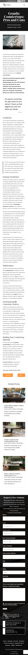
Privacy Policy (14, 651)
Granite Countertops (17, 409)
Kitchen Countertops (17, 443)
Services (15, 641)
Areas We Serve (19, 643)
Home (5, 641)
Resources (19, 645)
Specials (10, 641)
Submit (5, 608)
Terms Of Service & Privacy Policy (14, 604)
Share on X (20, 112)
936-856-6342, (9, 508)
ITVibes (16, 653)
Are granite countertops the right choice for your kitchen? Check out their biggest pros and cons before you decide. (13, 104)
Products (21, 641)
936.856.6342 (11, 1)
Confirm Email (6, 530)
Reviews (7, 645)
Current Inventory (9, 643)
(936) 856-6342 (10, 630)
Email (4, 523)
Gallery (13, 645)
